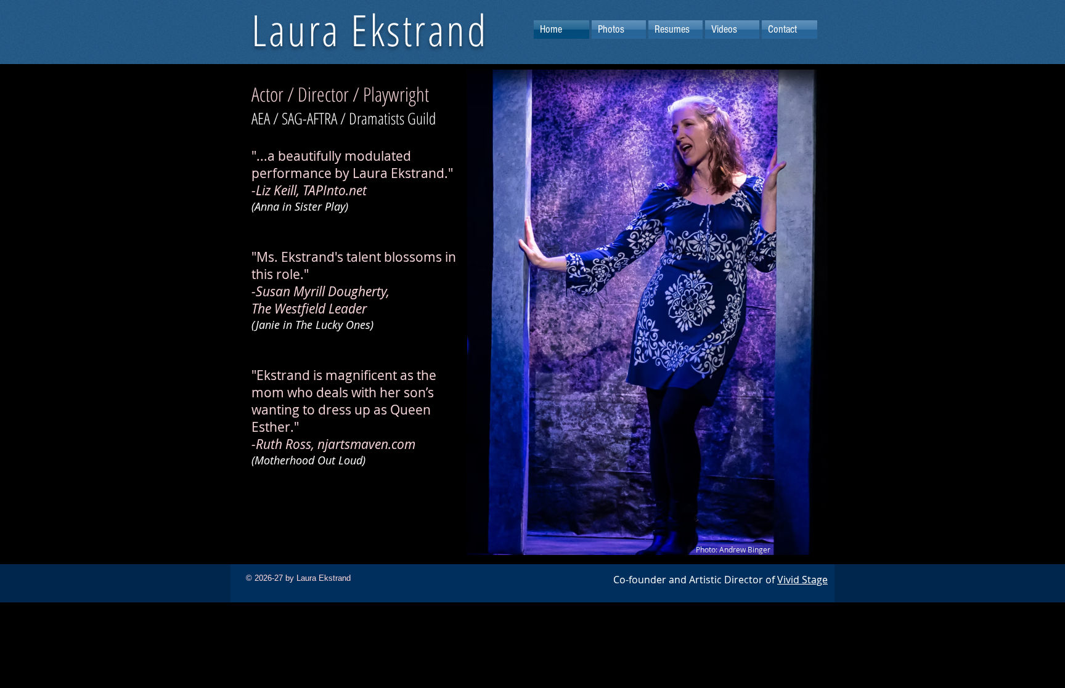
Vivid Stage (802, 579)
